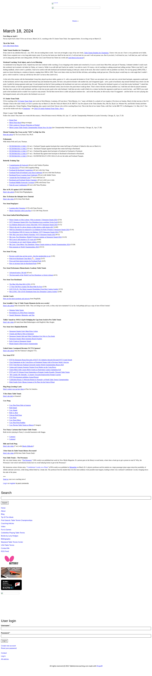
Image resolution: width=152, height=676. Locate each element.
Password (5, 633)
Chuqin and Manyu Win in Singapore (21, 334)
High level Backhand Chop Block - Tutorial (24, 258)
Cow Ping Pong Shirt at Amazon (20, 405)
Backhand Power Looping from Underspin (23, 175)
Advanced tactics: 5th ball (17, 272)
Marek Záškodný (27, 446)
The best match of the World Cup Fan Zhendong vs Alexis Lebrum (31, 275)
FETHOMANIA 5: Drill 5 (18, 156)
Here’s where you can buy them (13, 389)
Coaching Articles (7, 523)
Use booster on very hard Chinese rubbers (23, 242)
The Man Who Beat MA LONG (20, 284)
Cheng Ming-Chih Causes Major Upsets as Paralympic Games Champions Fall (35, 370)
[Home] (56, 3)
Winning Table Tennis (16, 310)
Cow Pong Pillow (15, 420)
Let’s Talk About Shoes (10, 46)
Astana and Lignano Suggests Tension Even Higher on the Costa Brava (32, 367)
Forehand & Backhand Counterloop (21, 170)
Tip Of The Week (7, 517)
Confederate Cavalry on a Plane (37, 467)
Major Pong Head (15, 122)
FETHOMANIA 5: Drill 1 (18, 146)
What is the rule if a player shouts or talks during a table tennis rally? (31, 227)
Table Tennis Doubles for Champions (96, 53)
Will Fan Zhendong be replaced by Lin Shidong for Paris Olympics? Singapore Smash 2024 (39, 229)
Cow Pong (12, 418)
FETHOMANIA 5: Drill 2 (18, 148)
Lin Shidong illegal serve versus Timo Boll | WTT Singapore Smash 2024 (33, 225)
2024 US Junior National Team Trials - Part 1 (49, 108)
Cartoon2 (12, 439)
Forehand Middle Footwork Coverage (21, 182)
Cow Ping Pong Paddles (17, 422)
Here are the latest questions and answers (16, 299)
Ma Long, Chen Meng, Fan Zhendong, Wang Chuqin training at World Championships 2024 (39, 244)
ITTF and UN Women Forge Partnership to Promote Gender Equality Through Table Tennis (39, 372)
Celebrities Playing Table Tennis (13, 533)
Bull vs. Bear (13, 413)
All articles (5, 659)
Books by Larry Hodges (9, 536)
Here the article (8, 134)
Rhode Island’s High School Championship (23, 344)
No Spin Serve (14, 168)
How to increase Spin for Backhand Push (22, 263)
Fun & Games (6, 530)
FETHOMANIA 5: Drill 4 (18, 153)
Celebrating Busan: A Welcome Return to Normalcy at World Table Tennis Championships (39, 380)
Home (74, 21)
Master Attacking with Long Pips (20, 210)
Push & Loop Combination (18, 185)
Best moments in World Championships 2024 (24, 247)
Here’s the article (8, 192)
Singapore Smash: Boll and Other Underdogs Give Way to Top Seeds (32, 336)
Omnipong (26, 108)
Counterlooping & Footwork (18, 165)
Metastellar (73, 467)
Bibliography (5, 539)
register (12, 483)
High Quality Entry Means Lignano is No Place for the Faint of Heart (32, 382)
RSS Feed (5, 551)
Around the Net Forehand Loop (19, 177)
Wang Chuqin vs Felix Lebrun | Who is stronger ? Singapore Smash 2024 (33, 220)
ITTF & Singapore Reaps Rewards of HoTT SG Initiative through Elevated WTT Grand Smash (40, 360)
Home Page (13, 120)
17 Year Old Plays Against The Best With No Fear (25, 287)
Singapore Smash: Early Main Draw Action (23, 331)
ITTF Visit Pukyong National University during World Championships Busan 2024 (36, 365)
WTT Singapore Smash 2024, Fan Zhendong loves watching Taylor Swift (33, 222)
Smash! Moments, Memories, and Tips (21, 315)
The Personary (27, 460)
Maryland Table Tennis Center (12, 542)
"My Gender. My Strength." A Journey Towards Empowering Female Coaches (35, 375)
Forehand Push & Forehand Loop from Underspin (25, 172)
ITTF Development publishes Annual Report (24, 377)
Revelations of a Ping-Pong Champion (21, 313)
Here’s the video (8, 199)
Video (3, 526)
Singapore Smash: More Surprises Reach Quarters (25, 339)
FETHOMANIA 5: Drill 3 (18, 151)
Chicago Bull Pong (15, 415)
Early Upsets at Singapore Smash (20, 341)
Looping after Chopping (17, 208)
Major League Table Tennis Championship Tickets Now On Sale (30, 127)
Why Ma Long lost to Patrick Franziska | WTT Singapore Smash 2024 (32, 234)
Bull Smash (13, 408)
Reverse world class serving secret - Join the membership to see (30, 256)
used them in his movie (75, 58)
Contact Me (5, 548)
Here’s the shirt (8, 396)
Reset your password (9, 648)
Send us (5, 479)
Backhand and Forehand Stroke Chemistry (23, 180)
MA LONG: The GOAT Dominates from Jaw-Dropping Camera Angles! (33, 291)
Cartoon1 (12, 437)
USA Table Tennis (7, 545)
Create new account (8, 646)
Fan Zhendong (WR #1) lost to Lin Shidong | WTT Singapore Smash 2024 (33, 232)
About (3, 511)
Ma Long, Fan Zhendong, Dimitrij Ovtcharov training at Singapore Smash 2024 (35, 237)
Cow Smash (13, 410)
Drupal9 (99, 666)
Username (5, 625)
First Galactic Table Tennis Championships (16, 520)
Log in (5, 483)
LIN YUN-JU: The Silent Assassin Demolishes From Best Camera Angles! (33, 289)
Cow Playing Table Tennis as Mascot (21, 425)
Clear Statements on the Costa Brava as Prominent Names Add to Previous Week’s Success (39, 362)
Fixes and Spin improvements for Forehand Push (25, 261)
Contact (4, 653)
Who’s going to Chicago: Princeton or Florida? (24, 125)
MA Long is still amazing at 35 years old (22, 239)
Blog (2, 514)
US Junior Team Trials (25, 101)
